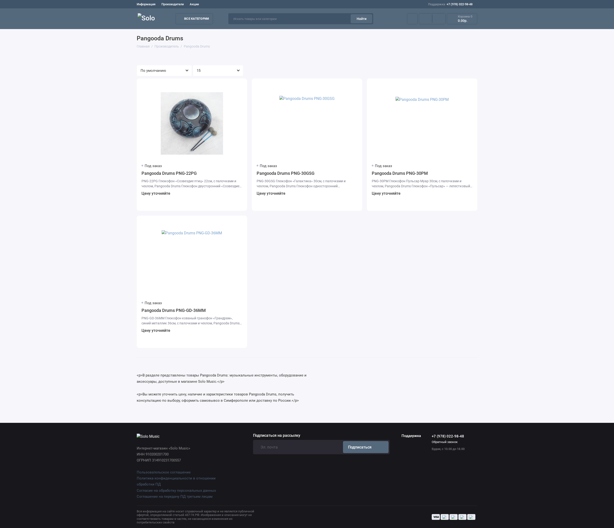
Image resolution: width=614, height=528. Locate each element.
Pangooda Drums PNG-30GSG (285, 173)
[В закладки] (240, 85)
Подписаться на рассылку (276, 435)
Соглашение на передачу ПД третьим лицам (175, 496)
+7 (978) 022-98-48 (450, 4)
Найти (361, 19)
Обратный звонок (445, 442)
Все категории (196, 18)
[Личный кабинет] (412, 18)
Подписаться (360, 447)
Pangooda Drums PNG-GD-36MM (174, 310)
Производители (172, 4)
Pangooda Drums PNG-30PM (400, 173)
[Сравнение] (425, 18)
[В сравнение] (232, 85)
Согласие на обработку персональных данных (176, 490)
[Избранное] (438, 18)
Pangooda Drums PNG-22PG (169, 173)
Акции (194, 4)
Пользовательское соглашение (164, 472)
